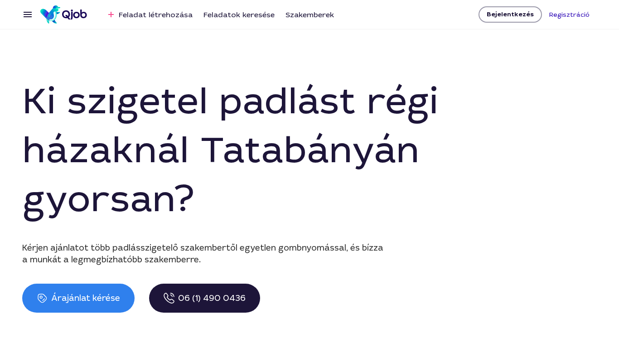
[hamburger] (28, 14)
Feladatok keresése (239, 14)
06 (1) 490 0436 (212, 298)
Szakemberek (309, 14)
